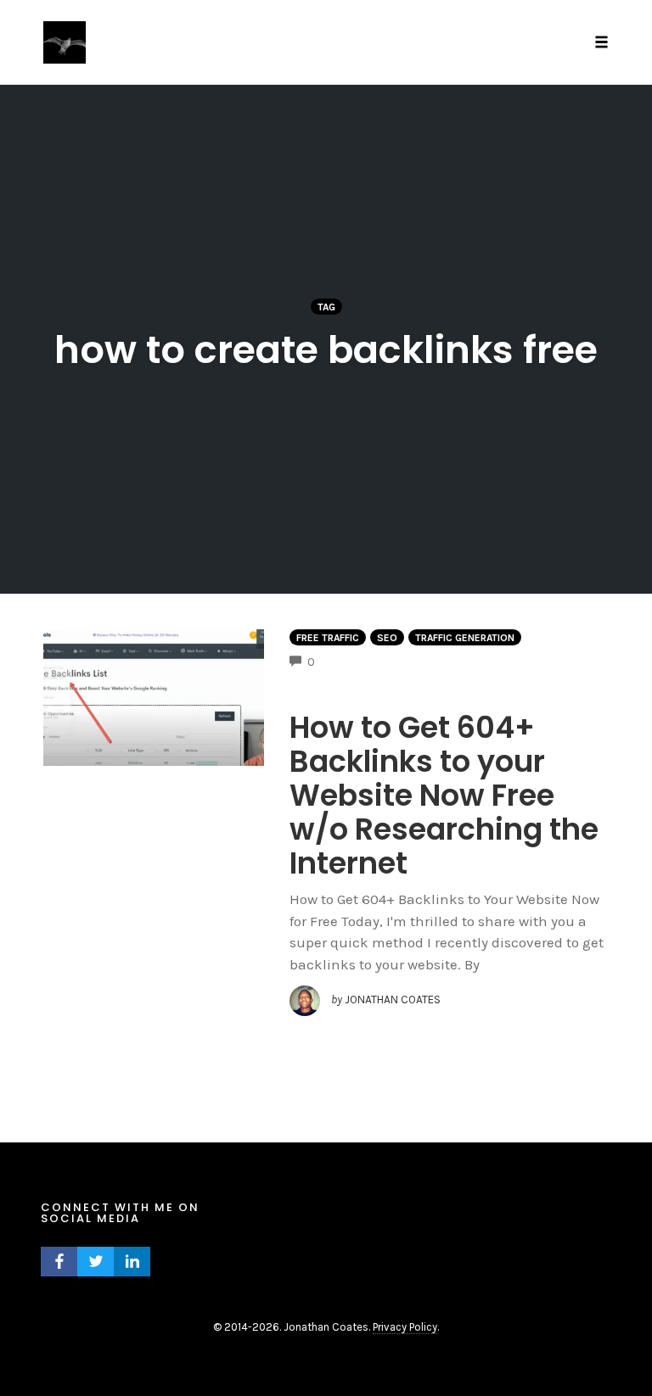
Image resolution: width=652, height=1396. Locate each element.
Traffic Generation (464, 638)
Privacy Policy (405, 1327)
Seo (387, 638)
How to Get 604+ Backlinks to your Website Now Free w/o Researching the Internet (444, 795)
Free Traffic (327, 638)
